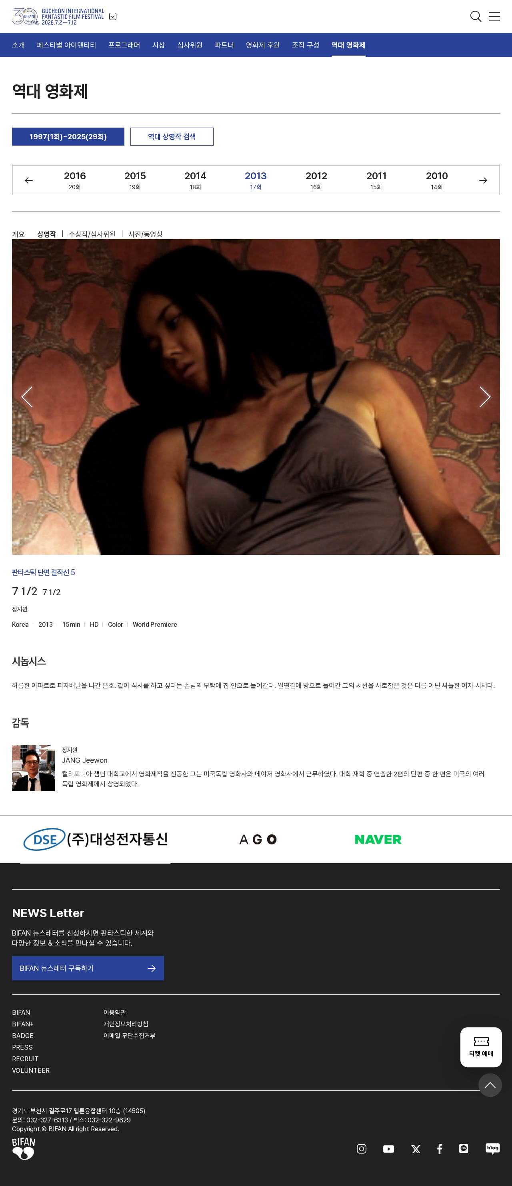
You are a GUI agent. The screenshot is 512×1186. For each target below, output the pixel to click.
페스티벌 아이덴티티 (66, 45)
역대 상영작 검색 (172, 136)
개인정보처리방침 (126, 1024)
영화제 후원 (263, 45)
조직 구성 (306, 45)
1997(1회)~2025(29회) (68, 136)
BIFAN (21, 1012)
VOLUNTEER (31, 1070)
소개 (18, 45)
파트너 (224, 45)
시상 (158, 45)
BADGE (23, 1036)
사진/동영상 (145, 234)
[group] (75, 180)
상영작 (46, 234)
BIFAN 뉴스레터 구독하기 (57, 968)
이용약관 (115, 1012)
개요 (18, 234)
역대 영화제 (349, 45)
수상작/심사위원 (92, 234)
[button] (28, 180)
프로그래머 (124, 45)
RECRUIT (25, 1059)
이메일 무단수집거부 (130, 1036)
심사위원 (190, 45)
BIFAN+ (23, 1024)
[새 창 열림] (256, 839)
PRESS (22, 1047)
